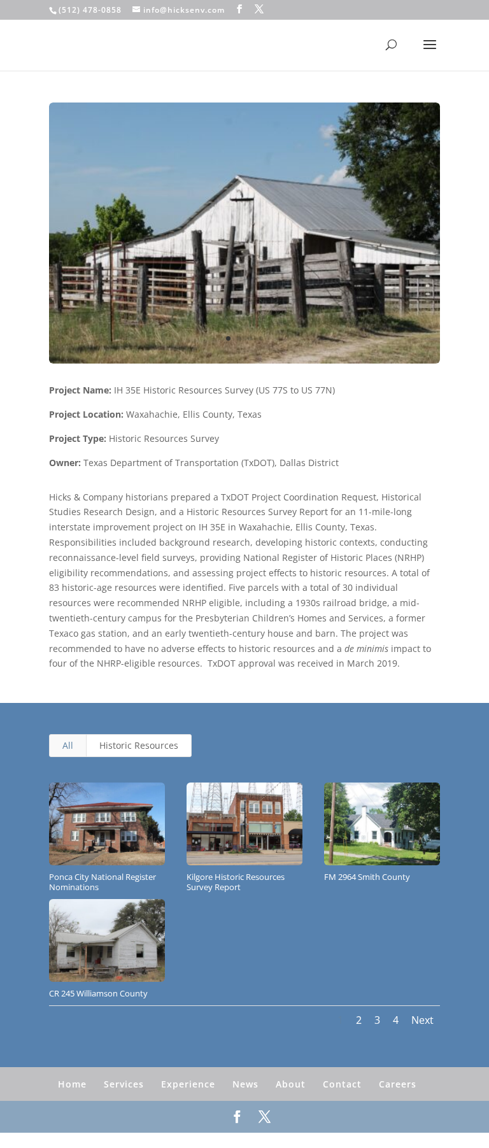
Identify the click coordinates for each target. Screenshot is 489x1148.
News (245, 1084)
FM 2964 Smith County (367, 876)
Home (72, 1084)
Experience (188, 1084)
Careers (397, 1084)
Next (422, 1020)
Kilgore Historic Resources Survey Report (236, 882)
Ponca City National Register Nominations (102, 882)
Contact (342, 1084)
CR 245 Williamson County (98, 993)
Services (124, 1084)
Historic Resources (138, 745)
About (291, 1084)
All (67, 745)
